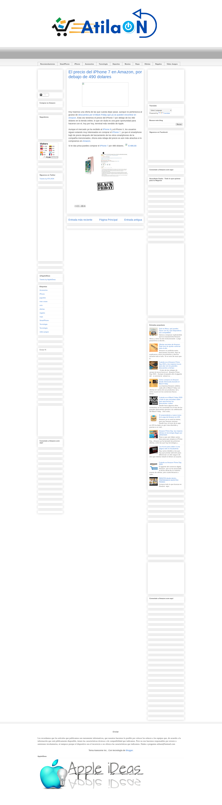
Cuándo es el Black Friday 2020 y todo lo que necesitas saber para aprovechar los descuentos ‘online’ (170, 400)
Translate (166, 113)
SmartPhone (64, 64)
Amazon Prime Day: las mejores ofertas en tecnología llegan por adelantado (170, 433)
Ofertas (147, 64)
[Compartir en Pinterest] (84, 206)
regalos (42, 313)
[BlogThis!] (78, 206)
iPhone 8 (107, 129)
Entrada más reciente (80, 219)
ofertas (42, 309)
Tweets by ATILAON (47, 179)
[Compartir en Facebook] (82, 206)
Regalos (158, 64)
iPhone (77, 64)
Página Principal (108, 219)
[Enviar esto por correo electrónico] (76, 206)
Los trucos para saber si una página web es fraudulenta (169, 448)
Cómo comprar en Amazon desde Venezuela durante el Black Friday (169, 382)
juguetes (43, 298)
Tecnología (103, 64)
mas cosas (43, 301)
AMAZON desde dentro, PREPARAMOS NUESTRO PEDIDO (168, 480)
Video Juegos (172, 64)
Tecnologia (43, 324)
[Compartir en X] (80, 206)
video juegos (44, 332)
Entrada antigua (133, 219)
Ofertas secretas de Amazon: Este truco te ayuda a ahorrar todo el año (169, 346)
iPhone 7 (116, 132)
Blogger (129, 750)
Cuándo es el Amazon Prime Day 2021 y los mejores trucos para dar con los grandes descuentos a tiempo (170, 365)
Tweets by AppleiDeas (48, 279)
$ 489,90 (132, 146)
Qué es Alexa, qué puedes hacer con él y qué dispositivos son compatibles (170, 330)
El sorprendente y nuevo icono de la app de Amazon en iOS (170, 416)
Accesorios (89, 64)
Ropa (137, 64)
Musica (127, 64)
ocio (41, 305)
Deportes (116, 64)
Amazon (86, 141)
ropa (41, 317)
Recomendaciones (47, 64)
